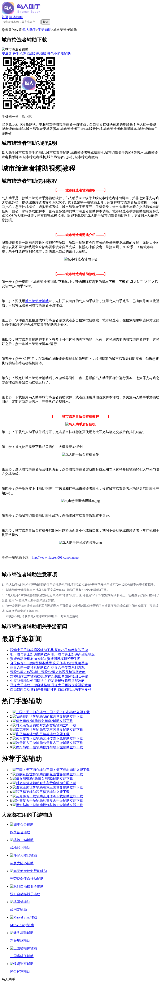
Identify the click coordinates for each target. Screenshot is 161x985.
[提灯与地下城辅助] (28, 747)
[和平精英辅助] (24, 734)
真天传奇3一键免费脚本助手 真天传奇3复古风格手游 (49, 663)
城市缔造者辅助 (37, 301)
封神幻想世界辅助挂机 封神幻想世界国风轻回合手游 (49, 676)
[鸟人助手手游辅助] (21, 13)
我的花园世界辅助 (56, 716)
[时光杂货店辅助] (26, 725)
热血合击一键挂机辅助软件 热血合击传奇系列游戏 (47, 667)
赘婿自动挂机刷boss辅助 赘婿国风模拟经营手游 (45, 659)
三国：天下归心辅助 (61, 712)
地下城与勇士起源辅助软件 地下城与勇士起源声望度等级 (52, 654)
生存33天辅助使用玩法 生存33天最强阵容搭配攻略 (47, 680)
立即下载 (83, 712)
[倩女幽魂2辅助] (25, 721)
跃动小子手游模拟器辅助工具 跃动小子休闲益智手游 (49, 650)
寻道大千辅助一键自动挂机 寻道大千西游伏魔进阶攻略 (50, 685)
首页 (5, 17)
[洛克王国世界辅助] (28, 729)
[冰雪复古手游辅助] (28, 743)
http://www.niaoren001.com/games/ (55, 557)
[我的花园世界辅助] (28, 716)
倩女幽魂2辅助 (49, 721)
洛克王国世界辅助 (56, 729)
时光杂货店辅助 (51, 725)
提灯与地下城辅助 (56, 747)
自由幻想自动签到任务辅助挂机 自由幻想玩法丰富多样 (50, 689)
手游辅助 (44, 30)
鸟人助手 (29, 30)
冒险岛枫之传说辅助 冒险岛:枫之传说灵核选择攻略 (48, 672)
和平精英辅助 (46, 734)
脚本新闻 (16, 17)
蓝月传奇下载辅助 (56, 738)
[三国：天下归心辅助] (29, 712)
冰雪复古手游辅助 (56, 743)
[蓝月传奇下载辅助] (28, 738)
